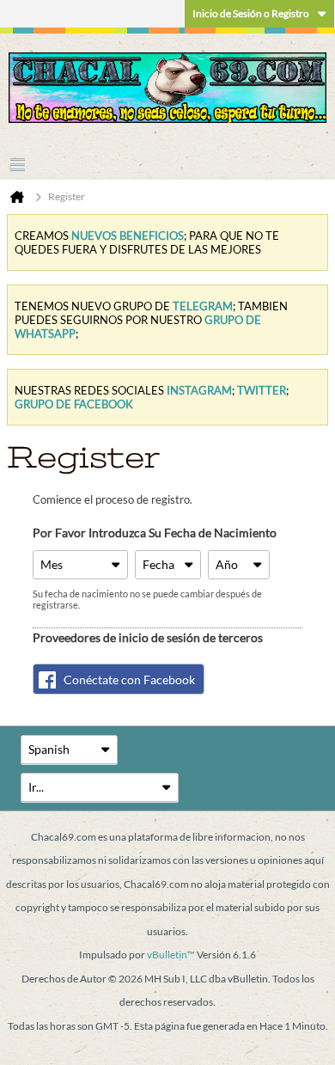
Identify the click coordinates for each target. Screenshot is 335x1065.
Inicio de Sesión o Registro (250, 13)
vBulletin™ (171, 954)
